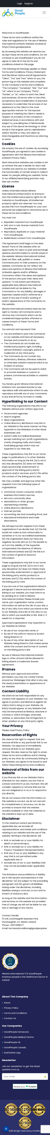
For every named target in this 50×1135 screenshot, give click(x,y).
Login (19, 3)
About (7, 1002)
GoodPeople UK (12, 1042)
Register (28, 3)
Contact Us (10, 1018)
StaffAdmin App (12, 1052)
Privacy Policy (11, 1007)
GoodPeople (38, 1131)
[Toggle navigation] (44, 12)
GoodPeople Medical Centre (19, 1037)
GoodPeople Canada (15, 1047)
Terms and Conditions (15, 1013)
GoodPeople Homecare (16, 1031)
